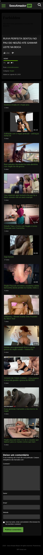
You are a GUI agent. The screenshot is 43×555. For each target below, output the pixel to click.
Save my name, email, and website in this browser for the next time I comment (22, 523)
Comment (6, 464)
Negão (12, 71)
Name (5, 493)
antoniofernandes (13, 67)
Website (5, 512)
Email (5, 503)
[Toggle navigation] (3, 5)
